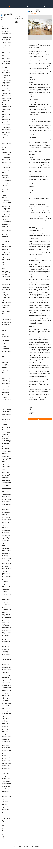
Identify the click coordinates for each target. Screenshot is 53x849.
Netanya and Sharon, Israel (12, 10)
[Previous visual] (30, 27)
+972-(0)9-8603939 (5, 19)
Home (2, 10)
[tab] (10, 6)
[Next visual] (49, 27)
